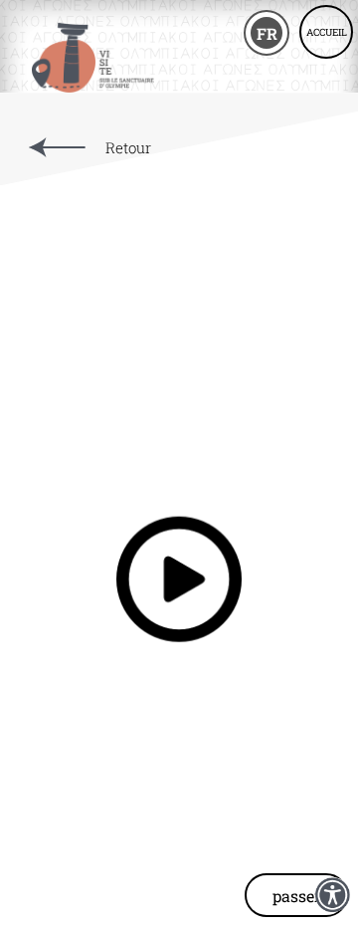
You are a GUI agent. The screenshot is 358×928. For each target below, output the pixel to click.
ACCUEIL (326, 32)
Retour (128, 147)
